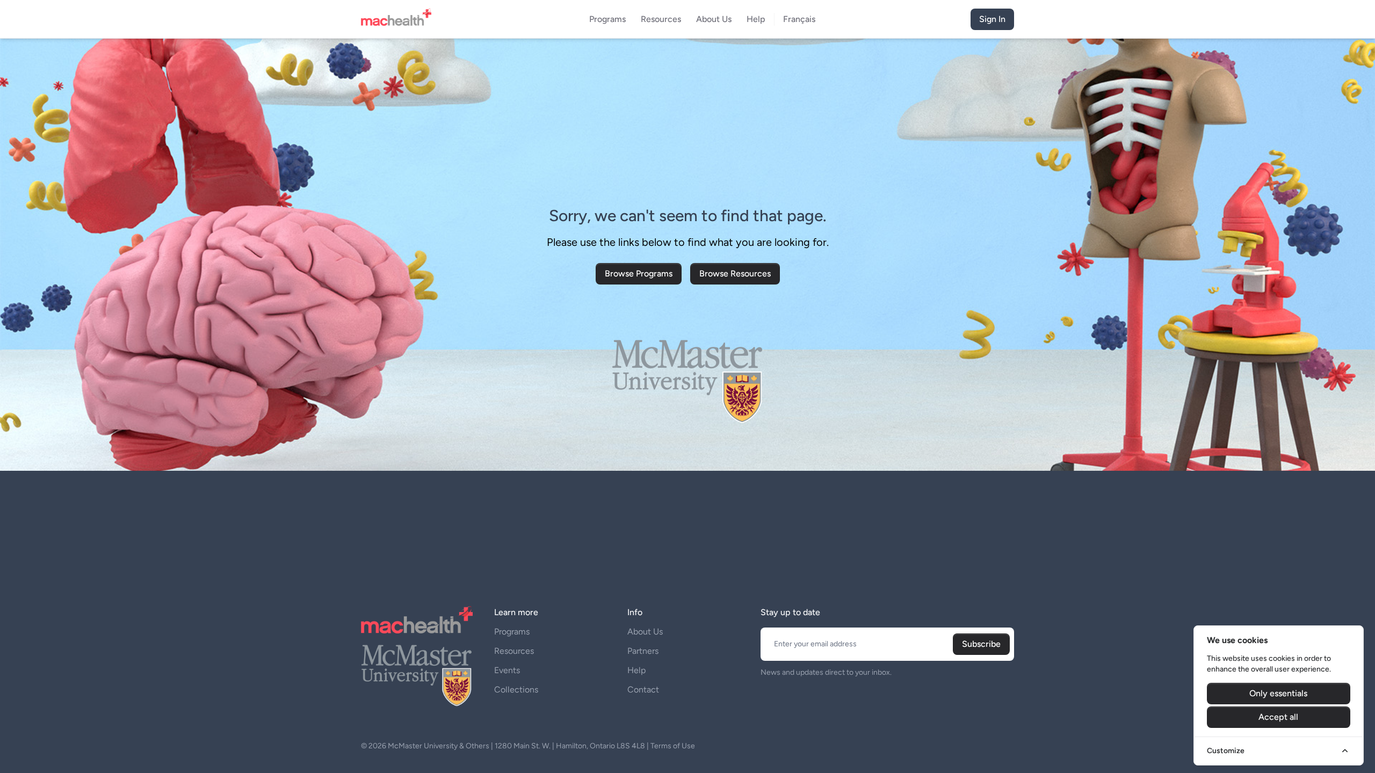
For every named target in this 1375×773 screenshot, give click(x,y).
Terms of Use (672, 745)
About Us (645, 631)
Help (636, 670)
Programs (512, 631)
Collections (516, 689)
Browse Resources (735, 273)
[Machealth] (417, 619)
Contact (643, 689)
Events (507, 670)
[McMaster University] (417, 674)
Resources (514, 651)
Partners (642, 651)
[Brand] (399, 19)
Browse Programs (638, 273)
